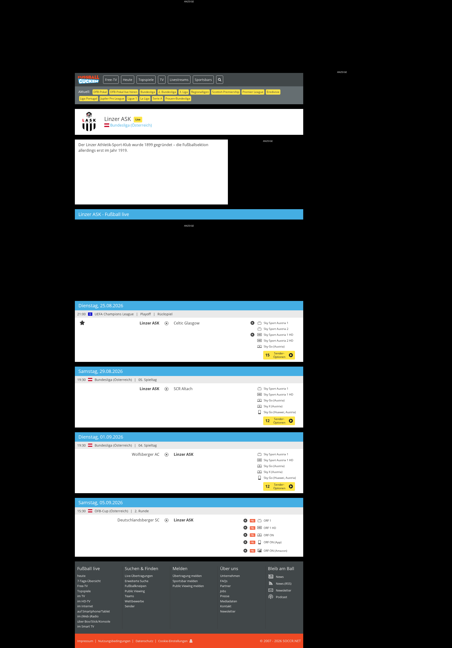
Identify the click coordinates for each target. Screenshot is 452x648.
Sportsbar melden (185, 581)
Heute (127, 79)
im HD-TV (83, 601)
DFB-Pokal (100, 92)
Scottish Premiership (225, 92)
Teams (129, 596)
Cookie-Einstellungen (173, 641)
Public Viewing (135, 591)
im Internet (85, 606)
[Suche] (219, 80)
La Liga (144, 98)
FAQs (223, 581)
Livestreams (179, 79)
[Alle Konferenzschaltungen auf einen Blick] (252, 324)
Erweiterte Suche (136, 581)
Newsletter (227, 611)
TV (162, 79)
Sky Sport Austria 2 (276, 329)
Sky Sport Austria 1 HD (278, 335)
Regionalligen (200, 92)
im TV (81, 596)
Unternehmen (230, 576)
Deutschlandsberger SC (138, 520)
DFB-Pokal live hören (123, 92)
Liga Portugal (88, 98)
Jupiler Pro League (112, 98)
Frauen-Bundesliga (177, 98)
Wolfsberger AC (145, 454)
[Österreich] (106, 125)
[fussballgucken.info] (89, 79)
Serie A (157, 98)
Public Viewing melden (188, 586)
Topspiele (146, 79)
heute (81, 576)
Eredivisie (273, 92)
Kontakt (225, 606)
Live (138, 119)
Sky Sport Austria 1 (276, 323)
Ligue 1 (132, 98)
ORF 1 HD (270, 528)
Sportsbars (203, 79)
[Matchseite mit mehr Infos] (166, 323)
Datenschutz (144, 641)
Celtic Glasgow (186, 323)
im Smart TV (85, 626)
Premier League (252, 92)
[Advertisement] (189, 38)
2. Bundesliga (167, 92)
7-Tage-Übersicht (89, 581)
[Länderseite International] (90, 314)
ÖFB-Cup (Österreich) (111, 511)
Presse (224, 596)
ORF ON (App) (273, 542)
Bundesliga (148, 92)
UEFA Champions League (114, 314)
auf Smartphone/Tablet (93, 611)
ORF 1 (267, 521)
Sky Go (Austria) (274, 346)
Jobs (223, 591)
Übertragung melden (187, 576)
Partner (225, 586)
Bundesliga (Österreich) (131, 125)
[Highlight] (82, 323)
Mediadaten (228, 601)
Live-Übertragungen (139, 576)
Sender (130, 606)
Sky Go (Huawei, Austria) (280, 412)
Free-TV (111, 79)
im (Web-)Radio (88, 616)
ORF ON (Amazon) (275, 551)
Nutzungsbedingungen (114, 641)
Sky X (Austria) (273, 406)
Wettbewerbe (134, 601)
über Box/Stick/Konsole (93, 621)
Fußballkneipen (135, 586)
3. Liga (183, 92)
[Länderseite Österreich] (90, 379)
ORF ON (269, 535)
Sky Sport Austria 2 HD (278, 341)
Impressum (85, 641)
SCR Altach (183, 388)
